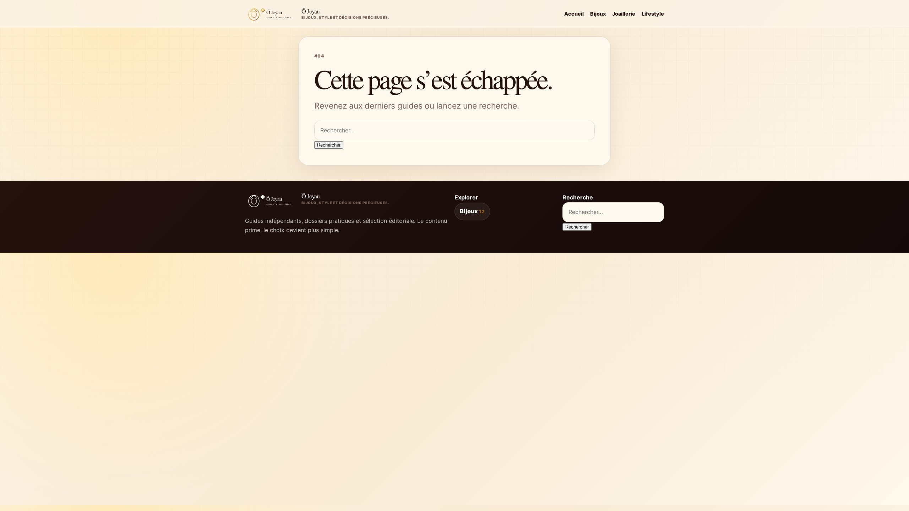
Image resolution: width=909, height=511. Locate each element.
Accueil (574, 14)
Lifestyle (653, 14)
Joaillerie (623, 14)
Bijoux (598, 14)
